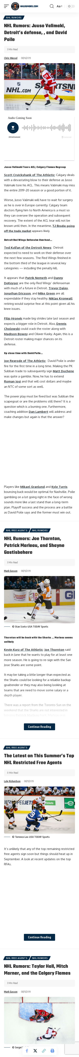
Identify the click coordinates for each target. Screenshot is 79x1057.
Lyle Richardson (12, 781)
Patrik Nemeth (36, 278)
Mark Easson (10, 570)
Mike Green (46, 293)
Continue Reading (39, 726)
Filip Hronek (13, 318)
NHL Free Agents (17, 530)
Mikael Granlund (32, 487)
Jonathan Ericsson (17, 293)
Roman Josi (12, 381)
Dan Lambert (38, 412)
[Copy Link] (44, 1051)
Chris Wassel (10, 58)
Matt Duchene (63, 371)
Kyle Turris (59, 487)
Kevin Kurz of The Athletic (23, 650)
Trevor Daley (58, 288)
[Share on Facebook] (26, 1051)
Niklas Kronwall (61, 298)
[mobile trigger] (7, 6)
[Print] (52, 1051)
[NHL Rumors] (24, 6)
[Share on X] (35, 1051)
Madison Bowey (16, 334)
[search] (52, 6)
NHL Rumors (14, 17)
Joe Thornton (54, 650)
